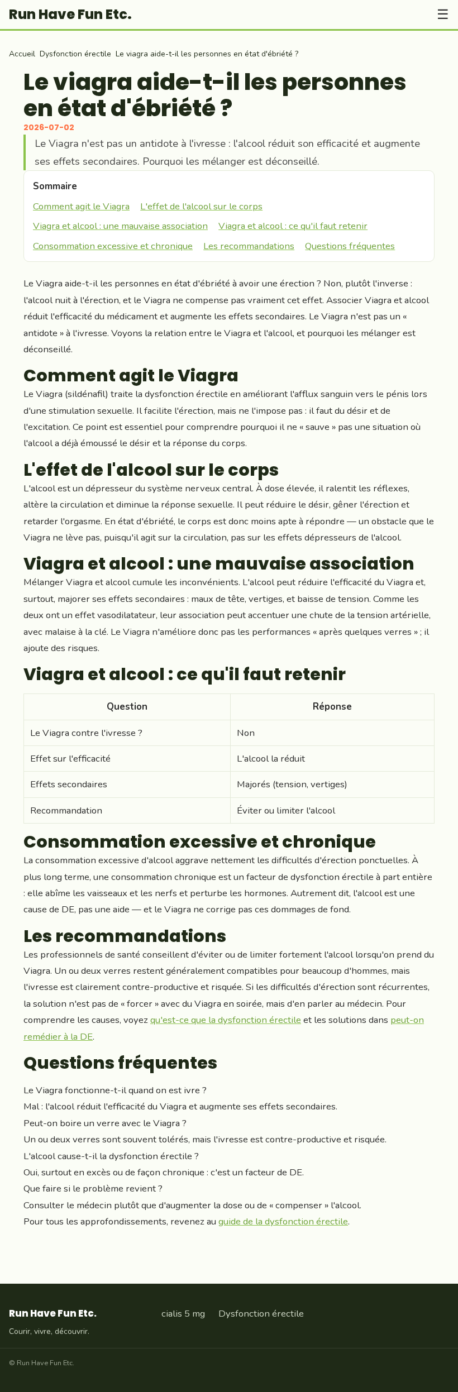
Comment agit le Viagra (81, 206)
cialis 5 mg (183, 1313)
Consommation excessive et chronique (113, 246)
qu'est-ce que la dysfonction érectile (225, 1019)
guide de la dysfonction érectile (283, 1221)
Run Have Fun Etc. (70, 14)
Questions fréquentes (350, 246)
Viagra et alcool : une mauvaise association (120, 225)
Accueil (22, 54)
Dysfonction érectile (75, 54)
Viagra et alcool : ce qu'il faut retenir (293, 225)
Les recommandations (248, 246)
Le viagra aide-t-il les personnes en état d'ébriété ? (207, 54)
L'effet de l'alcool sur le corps (201, 206)
